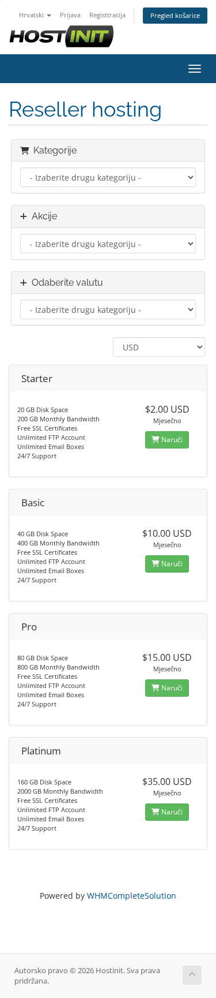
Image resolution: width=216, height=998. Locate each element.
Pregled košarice (175, 15)
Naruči (171, 439)
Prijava (70, 14)
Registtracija (107, 14)
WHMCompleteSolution (131, 895)
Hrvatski (32, 14)
